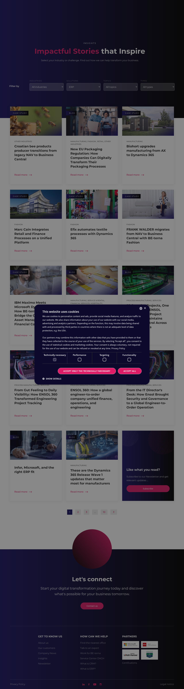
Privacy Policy (118, 348)
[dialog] (92, 344)
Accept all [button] (129, 371)
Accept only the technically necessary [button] (86, 371)
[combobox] (140, 308)
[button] (51, 378)
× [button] (145, 308)
